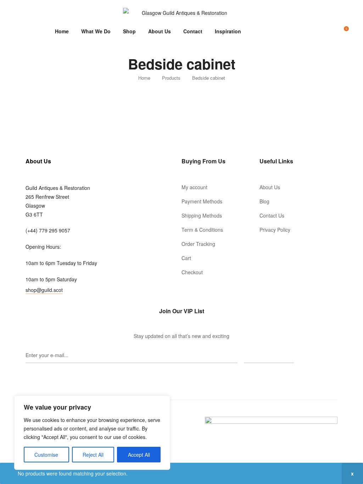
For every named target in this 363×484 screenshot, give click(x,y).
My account (194, 187)
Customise (46, 454)
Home (62, 31)
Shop (129, 31)
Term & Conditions (202, 229)
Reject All (93, 454)
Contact (192, 31)
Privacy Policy (274, 229)
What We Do (96, 31)
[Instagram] (181, 375)
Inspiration (228, 31)
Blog (264, 201)
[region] (92, 432)
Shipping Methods (202, 215)
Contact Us (271, 215)
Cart (186, 257)
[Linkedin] (191, 375)
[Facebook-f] (171, 375)
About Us (159, 31)
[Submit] (269, 355)
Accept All (139, 454)
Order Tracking (198, 243)
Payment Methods (202, 201)
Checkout (192, 272)
